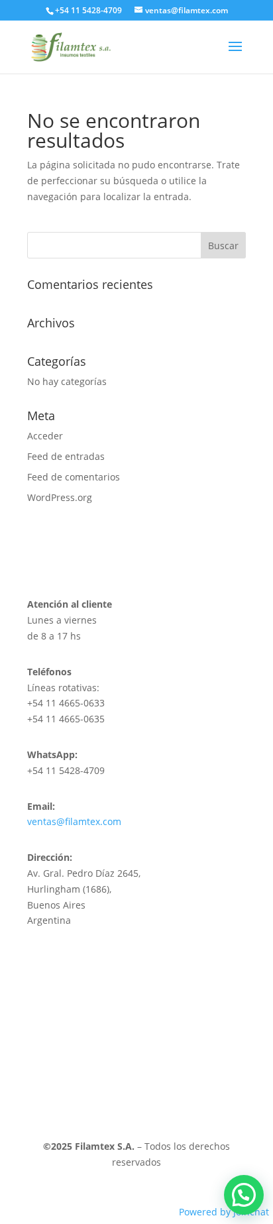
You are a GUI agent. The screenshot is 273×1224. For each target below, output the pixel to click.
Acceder (45, 435)
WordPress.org (59, 497)
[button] (244, 1195)
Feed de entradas (66, 456)
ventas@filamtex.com (74, 821)
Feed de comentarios (73, 477)
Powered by (224, 1211)
